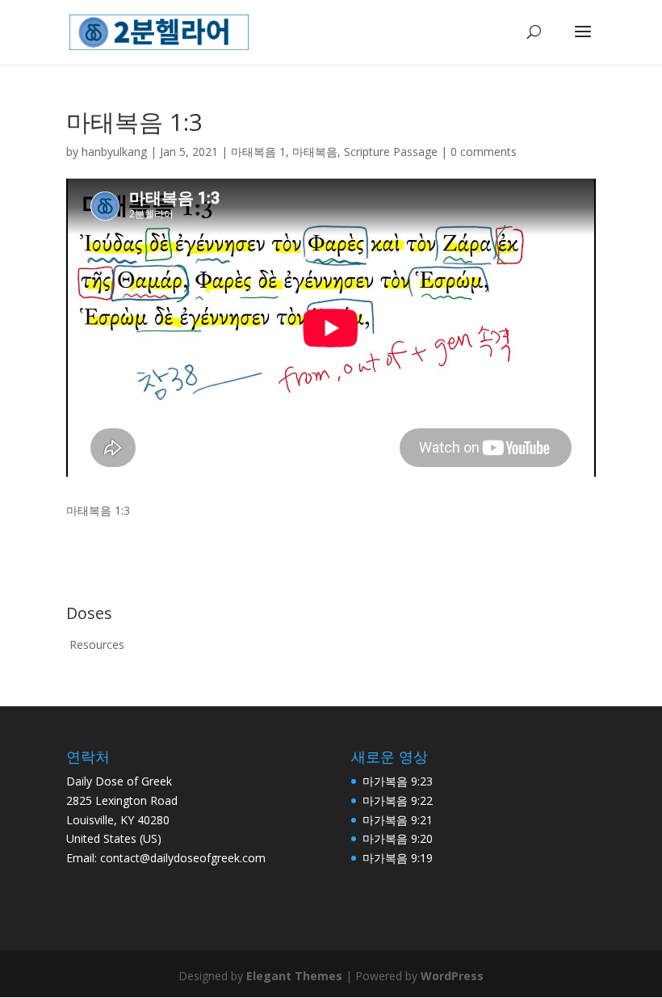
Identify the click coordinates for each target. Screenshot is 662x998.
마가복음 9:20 (397, 838)
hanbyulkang (114, 151)
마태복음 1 (258, 151)
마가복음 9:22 (397, 800)
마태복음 (314, 151)
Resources (96, 644)
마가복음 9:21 (397, 819)
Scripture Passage (391, 151)
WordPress (452, 975)
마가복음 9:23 (397, 781)
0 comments (483, 151)
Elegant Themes (294, 975)
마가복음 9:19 (397, 857)
